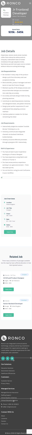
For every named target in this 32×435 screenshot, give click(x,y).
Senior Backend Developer (13, 303)
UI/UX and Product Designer (13, 278)
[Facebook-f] (7, 358)
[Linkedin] (12, 358)
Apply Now (10, 232)
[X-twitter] (3, 358)
